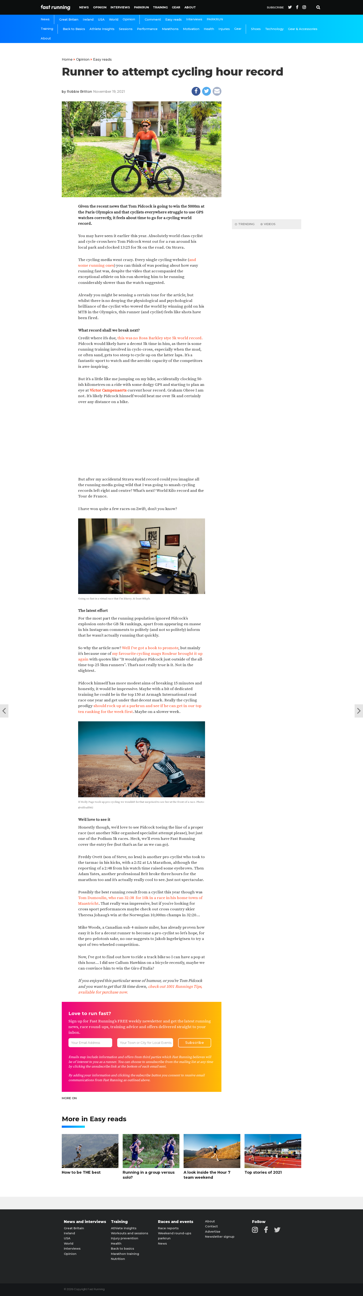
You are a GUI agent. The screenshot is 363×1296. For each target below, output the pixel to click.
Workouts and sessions (129, 1233)
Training (160, 7)
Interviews (120, 7)
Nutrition (118, 1258)
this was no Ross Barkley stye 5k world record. (160, 338)
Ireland (88, 19)
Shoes (256, 29)
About (190, 7)
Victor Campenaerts (108, 390)
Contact (211, 1226)
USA (101, 19)
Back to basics (122, 1248)
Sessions (126, 29)
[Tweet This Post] (206, 91)
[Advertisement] (141, 440)
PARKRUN (141, 7)
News (84, 7)
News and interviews (85, 1222)
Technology (274, 29)
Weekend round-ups (174, 1233)
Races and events (175, 1222)
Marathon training (125, 1253)
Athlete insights (123, 1228)
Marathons (170, 29)
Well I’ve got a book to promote (150, 647)
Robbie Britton (79, 92)
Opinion (100, 7)
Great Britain (68, 19)
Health (209, 29)
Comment (153, 19)
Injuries (224, 29)
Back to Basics (74, 29)
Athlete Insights (101, 29)
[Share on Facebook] (196, 91)
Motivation (191, 29)
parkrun (164, 1238)
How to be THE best (81, 1172)
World (113, 19)
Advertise (212, 1231)
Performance (147, 29)
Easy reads (173, 19)
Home (67, 59)
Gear (176, 7)
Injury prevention (124, 1238)
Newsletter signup (219, 1236)
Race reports (168, 1228)
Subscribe (275, 7)
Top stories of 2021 (263, 1172)
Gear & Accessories (302, 29)
